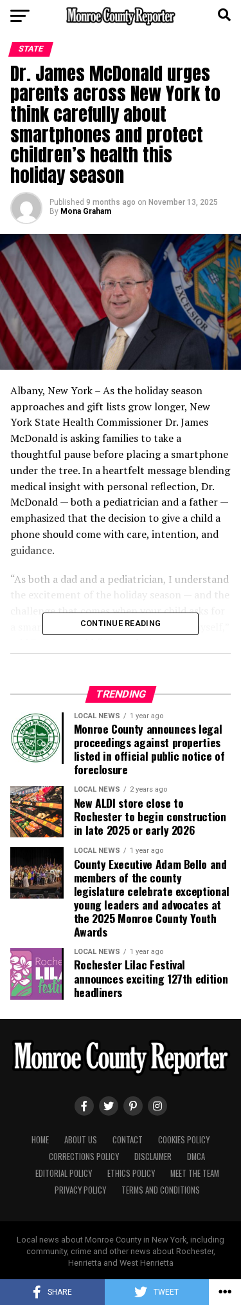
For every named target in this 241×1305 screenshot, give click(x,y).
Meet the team (194, 1173)
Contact (127, 1140)
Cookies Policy (184, 1140)
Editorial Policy (63, 1173)
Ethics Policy (131, 1173)
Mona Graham (85, 211)
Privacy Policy (80, 1190)
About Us (80, 1140)
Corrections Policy (84, 1156)
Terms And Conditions (160, 1190)
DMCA (196, 1156)
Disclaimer (153, 1156)
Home (40, 1140)
